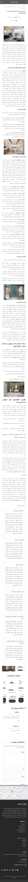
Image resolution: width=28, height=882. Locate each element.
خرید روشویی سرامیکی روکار (19, 470)
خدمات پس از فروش (21, 838)
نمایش (21, 71)
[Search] (1, 2)
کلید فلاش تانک (21, 832)
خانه (25, 6)
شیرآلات (23, 824)
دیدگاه (22, 752)
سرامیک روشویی (21, 826)
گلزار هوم (15, 17)
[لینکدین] (12, 870)
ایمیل (22, 776)
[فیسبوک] (15, 870)
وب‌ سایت (22, 784)
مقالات (23, 6)
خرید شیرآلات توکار (19, 332)
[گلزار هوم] (14, 804)
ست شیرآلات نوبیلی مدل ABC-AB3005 (21, 698)
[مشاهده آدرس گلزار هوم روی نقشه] (14, 792)
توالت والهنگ (22, 828)
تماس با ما (24, 846)
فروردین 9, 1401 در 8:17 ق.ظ (14, 714)
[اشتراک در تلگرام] (12, 21)
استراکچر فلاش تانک (21, 830)
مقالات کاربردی (19, 6)
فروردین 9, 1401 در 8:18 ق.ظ (14, 728)
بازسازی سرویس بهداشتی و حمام (18, 181)
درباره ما (24, 844)
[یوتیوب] (17, 870)
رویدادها (24, 842)
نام (23, 769)
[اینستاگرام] (7, 870)
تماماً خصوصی (16, 494)
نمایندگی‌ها (23, 840)
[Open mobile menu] (26, 2)
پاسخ (19, 720)
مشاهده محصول (21, 700)
